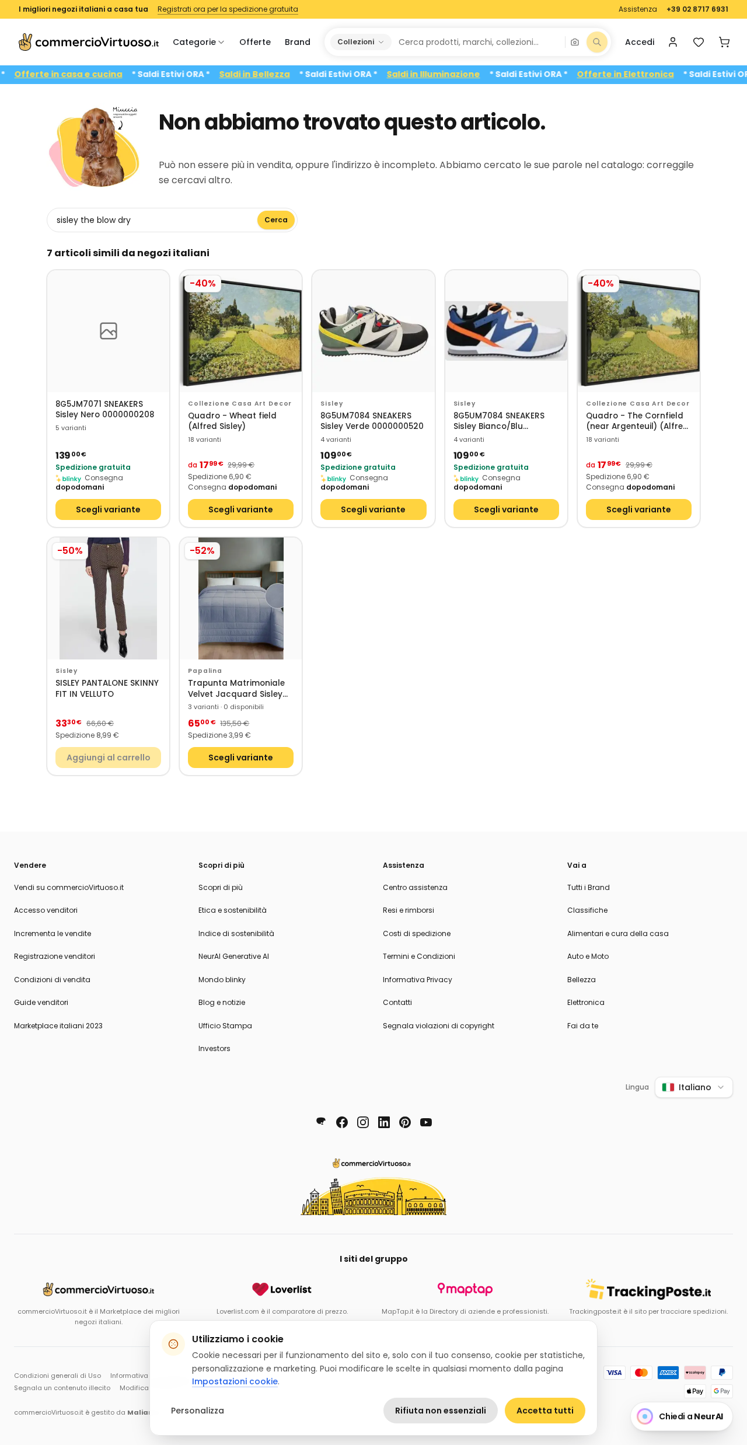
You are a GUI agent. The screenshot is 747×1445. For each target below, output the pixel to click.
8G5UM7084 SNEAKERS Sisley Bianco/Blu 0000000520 (498, 421)
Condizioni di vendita (52, 980)
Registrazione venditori (54, 956)
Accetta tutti (545, 1410)
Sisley (331, 403)
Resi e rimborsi (408, 910)
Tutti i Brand (588, 887)
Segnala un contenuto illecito (62, 1387)
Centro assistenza (415, 887)
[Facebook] (342, 1122)
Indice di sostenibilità (236, 933)
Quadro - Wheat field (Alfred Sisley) (232, 421)
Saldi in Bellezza (277, 74)
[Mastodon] (321, 1122)
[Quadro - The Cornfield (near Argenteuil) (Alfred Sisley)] (639, 331)
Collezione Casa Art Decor (240, 403)
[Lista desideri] (698, 42)
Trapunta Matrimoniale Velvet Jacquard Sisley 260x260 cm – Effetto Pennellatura (236, 689)
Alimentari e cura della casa (618, 933)
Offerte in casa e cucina (91, 74)
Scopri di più (220, 887)
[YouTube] (426, 1122)
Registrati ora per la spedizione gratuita (228, 9)
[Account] (673, 42)
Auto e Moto (588, 956)
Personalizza (197, 1410)
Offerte (255, 42)
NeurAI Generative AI (233, 956)
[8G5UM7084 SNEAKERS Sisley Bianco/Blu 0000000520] (506, 331)
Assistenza (638, 9)
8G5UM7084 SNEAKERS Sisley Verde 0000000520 (372, 421)
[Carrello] (724, 42)
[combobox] (478, 42)
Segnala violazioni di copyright (438, 1026)
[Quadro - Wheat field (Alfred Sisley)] (241, 331)
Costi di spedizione (417, 933)
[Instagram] (363, 1122)
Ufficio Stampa (225, 1026)
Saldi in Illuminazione (456, 74)
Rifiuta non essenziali (440, 1410)
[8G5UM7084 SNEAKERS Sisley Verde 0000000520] (373, 331)
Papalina (205, 670)
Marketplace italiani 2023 (58, 1026)
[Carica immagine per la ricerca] (575, 42)
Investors (214, 1048)
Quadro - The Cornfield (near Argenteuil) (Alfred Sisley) (637, 421)
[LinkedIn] (384, 1122)
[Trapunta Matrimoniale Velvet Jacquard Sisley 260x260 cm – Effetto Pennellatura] (241, 598)
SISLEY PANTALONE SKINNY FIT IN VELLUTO (107, 689)
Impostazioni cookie (235, 1381)
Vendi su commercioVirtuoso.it (69, 887)
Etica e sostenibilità (232, 910)
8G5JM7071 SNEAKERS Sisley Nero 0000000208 (104, 410)
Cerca (276, 220)
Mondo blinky (222, 980)
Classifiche (587, 910)
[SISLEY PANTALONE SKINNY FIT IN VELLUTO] (108, 598)
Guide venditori (41, 1002)
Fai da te (582, 1026)
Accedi (639, 42)
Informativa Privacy (417, 980)
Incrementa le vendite (52, 933)
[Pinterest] (405, 1122)
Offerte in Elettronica (648, 74)
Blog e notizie (221, 1002)
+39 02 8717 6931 (697, 9)
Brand (297, 42)
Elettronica (586, 1002)
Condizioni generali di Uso (57, 1375)
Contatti (397, 1002)
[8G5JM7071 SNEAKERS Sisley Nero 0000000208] (108, 331)
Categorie (194, 42)
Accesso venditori (46, 910)
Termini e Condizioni (419, 956)
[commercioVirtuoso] (89, 42)
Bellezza (581, 980)
